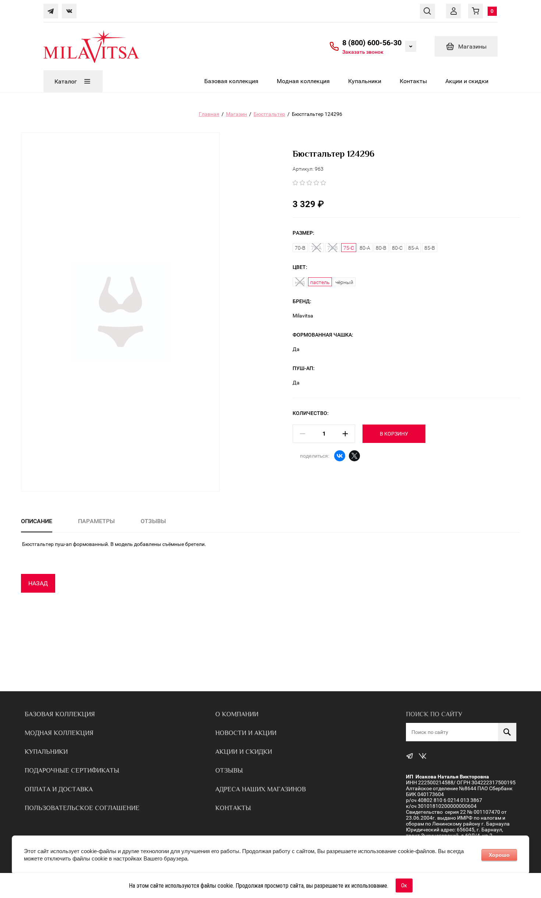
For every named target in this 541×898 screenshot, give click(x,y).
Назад (38, 583)
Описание (36, 521)
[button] (362, 52)
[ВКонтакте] (339, 455)
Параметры (96, 521)
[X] (354, 455)
